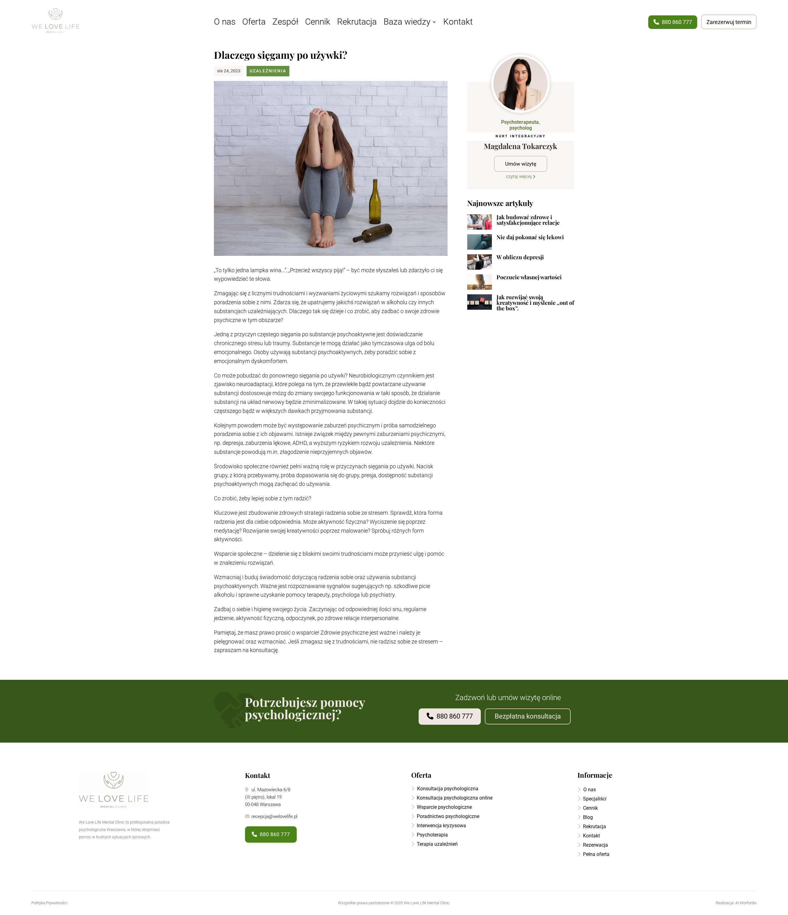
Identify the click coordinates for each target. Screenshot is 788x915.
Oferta (254, 23)
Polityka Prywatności (49, 903)
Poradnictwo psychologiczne (447, 816)
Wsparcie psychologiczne (444, 807)
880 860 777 (676, 22)
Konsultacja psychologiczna (447, 789)
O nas (224, 23)
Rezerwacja (595, 845)
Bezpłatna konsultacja (528, 716)
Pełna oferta (595, 854)
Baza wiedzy (407, 23)
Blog (587, 817)
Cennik (317, 23)
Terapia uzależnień (437, 844)
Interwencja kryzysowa (441, 825)
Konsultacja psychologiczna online (454, 798)
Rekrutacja (357, 23)
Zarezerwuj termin (728, 22)
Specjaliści (594, 799)
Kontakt (458, 23)
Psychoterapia (432, 835)
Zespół (285, 23)
